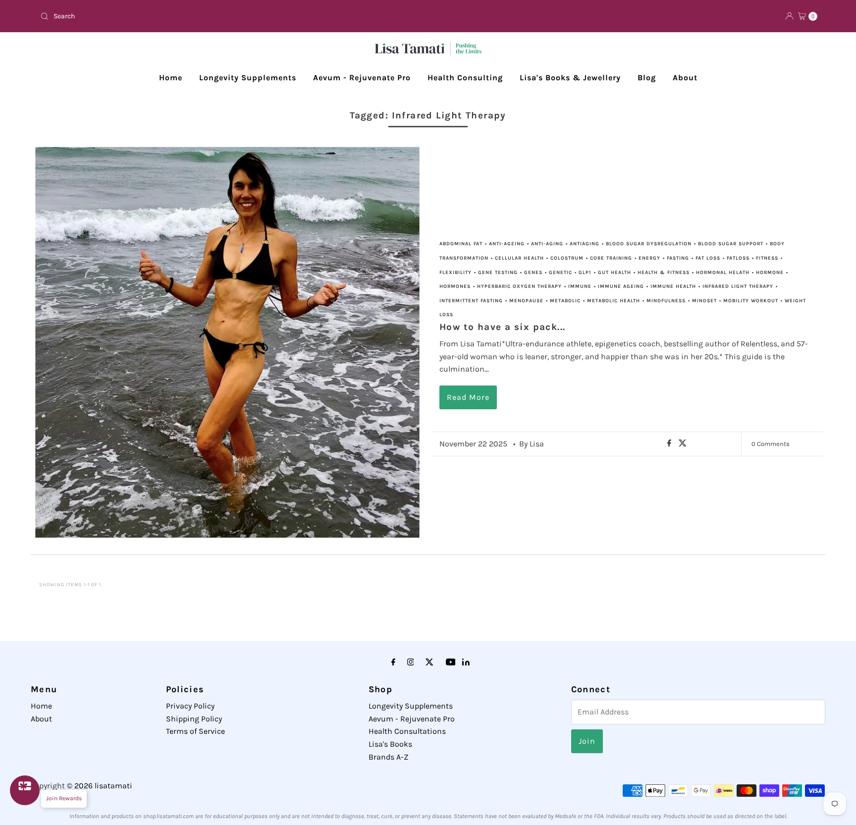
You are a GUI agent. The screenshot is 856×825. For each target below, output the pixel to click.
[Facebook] (393, 662)
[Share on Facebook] (670, 443)
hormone (770, 272)
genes (533, 272)
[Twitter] (429, 662)
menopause (526, 301)
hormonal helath (722, 272)
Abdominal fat (460, 244)
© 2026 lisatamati (99, 785)
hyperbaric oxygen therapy (519, 286)
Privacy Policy (190, 706)
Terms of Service (195, 731)
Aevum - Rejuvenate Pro (362, 77)
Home (170, 77)
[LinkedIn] (466, 662)
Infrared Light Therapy (737, 286)
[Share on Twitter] (683, 443)
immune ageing (621, 286)
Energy (649, 258)
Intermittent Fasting (471, 301)
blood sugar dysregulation (649, 244)
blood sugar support (730, 244)
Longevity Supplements (247, 77)
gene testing (498, 272)
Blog (647, 77)
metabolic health (613, 301)
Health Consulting (465, 77)
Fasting (678, 258)
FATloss (738, 258)
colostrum (567, 258)
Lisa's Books (390, 744)
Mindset (704, 301)
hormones (455, 286)
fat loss (708, 258)
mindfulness (666, 301)
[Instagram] (410, 662)
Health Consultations (407, 731)
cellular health (519, 258)
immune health (673, 286)
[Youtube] (451, 662)
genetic (560, 272)
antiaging (584, 244)
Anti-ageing (507, 244)
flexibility (455, 272)
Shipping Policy (194, 718)
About (685, 77)
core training (611, 258)
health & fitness (664, 272)
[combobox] (230, 16)
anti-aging (547, 244)
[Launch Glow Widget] (25, 790)
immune (579, 286)
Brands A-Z (388, 757)
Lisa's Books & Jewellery (570, 77)
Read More (468, 397)
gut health (614, 272)
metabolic (565, 301)
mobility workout (750, 301)
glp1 (585, 272)
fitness (767, 258)
